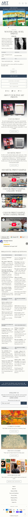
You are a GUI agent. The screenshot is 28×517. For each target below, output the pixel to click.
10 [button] (18, 27)
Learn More (14, 455)
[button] (1, 243)
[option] (14, 8)
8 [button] (16, 27)
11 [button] (19, 27)
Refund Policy (14, 500)
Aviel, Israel (17, 61)
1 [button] (8, 27)
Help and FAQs (14, 491)
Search (14, 486)
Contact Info (14, 506)
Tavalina (14, 29)
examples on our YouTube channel (7, 318)
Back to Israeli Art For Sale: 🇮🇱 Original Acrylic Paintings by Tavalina (14, 384)
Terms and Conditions (14, 493)
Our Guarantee (14, 83)
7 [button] (15, 27)
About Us (14, 488)
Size (13, 68)
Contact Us (14, 502)
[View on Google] (1, 241)
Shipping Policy (14, 497)
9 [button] (17, 27)
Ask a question (14, 86)
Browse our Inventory (14, 481)
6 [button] (14, 27)
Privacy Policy (14, 495)
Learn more (14, 131)
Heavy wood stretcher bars (7, 61)
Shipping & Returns (14, 81)
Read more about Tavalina (7, 48)
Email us (11, 315)
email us (20, 312)
